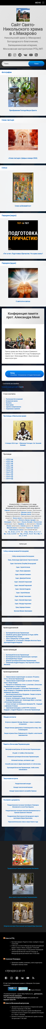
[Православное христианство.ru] (23, 990)
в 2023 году (9, 461)
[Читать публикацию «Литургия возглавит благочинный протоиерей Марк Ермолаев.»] (23, 912)
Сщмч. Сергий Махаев (23, 592)
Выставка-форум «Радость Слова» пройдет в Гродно (28, 942)
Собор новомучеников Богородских (16, 551)
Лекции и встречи (9, 717)
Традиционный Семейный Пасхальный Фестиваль (23, 868)
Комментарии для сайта (13, 387)
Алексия (23, 526)
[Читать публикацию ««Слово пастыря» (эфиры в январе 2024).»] (23, 139)
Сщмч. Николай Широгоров (23, 600)
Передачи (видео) (9, 215)
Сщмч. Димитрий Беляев (23, 578)
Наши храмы (10, 405)
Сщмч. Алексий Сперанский (23, 582)
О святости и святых (23, 301)
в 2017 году (9, 473)
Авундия (32, 520)
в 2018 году (9, 471)
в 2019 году (9, 469)
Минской (9, 528)
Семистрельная (14, 529)
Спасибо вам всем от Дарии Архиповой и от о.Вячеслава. (23, 764)
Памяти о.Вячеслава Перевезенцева (16, 744)
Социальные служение (13, 409)
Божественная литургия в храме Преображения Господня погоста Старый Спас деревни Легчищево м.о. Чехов (28, 1012)
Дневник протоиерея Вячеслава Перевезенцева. (21, 660)
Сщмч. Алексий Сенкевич (23, 574)
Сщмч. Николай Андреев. (23, 589)
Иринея (27, 520)
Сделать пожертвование (13, 407)
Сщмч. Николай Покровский (23, 585)
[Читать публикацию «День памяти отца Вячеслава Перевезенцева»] (23, 884)
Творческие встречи (10, 778)
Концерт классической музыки (23, 787)
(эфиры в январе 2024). (23, 158)
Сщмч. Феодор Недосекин (23, 603)
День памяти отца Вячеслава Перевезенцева (23, 897)
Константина (38, 522)
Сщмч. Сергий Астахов (23, 567)
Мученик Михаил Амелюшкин (23, 611)
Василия (36, 526)
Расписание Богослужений (14, 399)
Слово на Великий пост (23, 206)
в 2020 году (9, 467)
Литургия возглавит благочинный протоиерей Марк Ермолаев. (23, 926)
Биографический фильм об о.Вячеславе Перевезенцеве (23, 749)
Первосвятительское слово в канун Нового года (23, 822)
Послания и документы (11, 800)
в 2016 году (9, 475)
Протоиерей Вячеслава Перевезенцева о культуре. (22, 657)
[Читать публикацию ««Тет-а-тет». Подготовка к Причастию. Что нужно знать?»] (23, 235)
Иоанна (24, 522)
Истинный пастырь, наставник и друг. (23, 760)
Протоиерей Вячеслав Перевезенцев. (17, 633)
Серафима (21, 524)
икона (29, 512)
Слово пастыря (8, 120)
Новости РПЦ (9, 938)
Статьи (4, 168)
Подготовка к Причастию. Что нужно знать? (23, 253)
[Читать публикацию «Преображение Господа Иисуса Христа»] (23, 92)
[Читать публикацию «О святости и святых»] (23, 283)
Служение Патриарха (12, 959)
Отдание (7, 510)
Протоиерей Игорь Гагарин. (14, 658)
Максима (24, 512)
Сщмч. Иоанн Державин (23, 571)
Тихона (15, 518)
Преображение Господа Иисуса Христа (23, 110)
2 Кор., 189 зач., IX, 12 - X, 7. (32, 532)
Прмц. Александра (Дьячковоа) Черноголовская (23, 560)
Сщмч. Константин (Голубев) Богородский (23, 563)
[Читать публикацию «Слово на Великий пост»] (23, 187)
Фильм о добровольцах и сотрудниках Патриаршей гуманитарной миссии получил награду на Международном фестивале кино (27, 951)
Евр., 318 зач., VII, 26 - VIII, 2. (28, 534)
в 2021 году (9, 465)
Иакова (8, 526)
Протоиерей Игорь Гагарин (14, 636)
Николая (39, 524)
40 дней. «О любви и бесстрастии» (23, 753)
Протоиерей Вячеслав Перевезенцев (17, 655)
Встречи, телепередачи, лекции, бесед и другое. (21, 698)
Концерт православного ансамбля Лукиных (23, 791)
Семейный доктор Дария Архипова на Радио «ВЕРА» (22, 635)
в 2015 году (9, 476)
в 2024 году (9, 459)
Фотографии (7, 72)
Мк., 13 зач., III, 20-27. (10, 534)
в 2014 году (9, 478)
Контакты (9, 403)
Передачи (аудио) (9, 263)
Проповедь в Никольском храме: (14, 416)
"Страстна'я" (29, 528)
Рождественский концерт (23, 783)
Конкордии (7, 522)
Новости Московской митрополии (17, 1003)
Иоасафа (29, 522)
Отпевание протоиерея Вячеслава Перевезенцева (23, 756)
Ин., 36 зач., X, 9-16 (14, 532)
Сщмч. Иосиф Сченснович (23, 596)
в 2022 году (9, 463)
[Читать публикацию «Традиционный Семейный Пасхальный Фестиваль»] (23, 855)
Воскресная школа (12, 401)
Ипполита (21, 520)
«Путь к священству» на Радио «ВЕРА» (17, 638)
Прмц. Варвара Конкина (23, 607)
